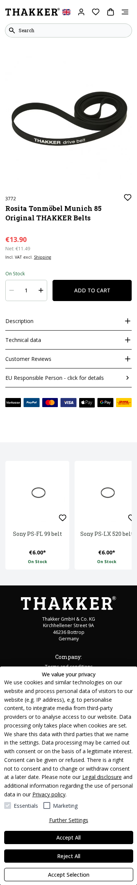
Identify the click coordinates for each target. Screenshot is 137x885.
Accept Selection (68, 874)
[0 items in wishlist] (95, 12)
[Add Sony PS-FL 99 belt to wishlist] (62, 517)
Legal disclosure (102, 776)
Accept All (68, 837)
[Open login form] (81, 12)
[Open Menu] (125, 12)
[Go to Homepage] (32, 12)
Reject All (68, 856)
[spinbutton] (26, 290)
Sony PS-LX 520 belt (106, 533)
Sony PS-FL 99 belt (37, 533)
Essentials (26, 805)
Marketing (65, 805)
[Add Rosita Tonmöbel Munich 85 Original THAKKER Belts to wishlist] (128, 197)
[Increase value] (41, 290)
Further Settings (68, 820)
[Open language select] (66, 12)
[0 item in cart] (110, 12)
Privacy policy (48, 794)
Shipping (42, 257)
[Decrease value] (12, 290)
